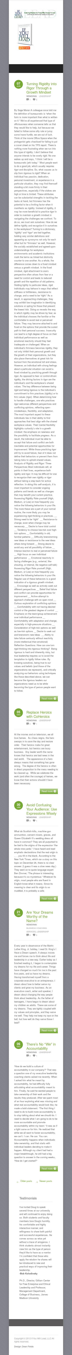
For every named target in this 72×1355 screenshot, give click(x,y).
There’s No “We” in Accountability (41, 1046)
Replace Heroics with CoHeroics (39, 714)
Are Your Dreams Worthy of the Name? (39, 916)
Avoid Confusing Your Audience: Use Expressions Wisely (41, 809)
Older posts (24, 1181)
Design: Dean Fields (24, 1346)
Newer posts (44, 1181)
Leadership (45, 96)
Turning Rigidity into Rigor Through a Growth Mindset (41, 88)
